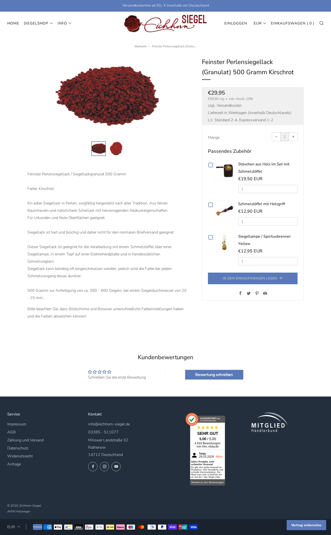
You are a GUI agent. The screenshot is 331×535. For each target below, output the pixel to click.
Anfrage (14, 464)
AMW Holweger (18, 511)
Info (62, 23)
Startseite (140, 46)
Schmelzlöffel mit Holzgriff (261, 204)
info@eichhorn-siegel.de (109, 424)
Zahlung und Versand (25, 440)
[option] (107, 96)
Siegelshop (36, 23)
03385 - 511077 (103, 432)
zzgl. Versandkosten (225, 105)
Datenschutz (17, 448)
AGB (11, 432)
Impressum (16, 424)
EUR (258, 23)
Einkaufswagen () (293, 23)
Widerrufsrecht (20, 456)
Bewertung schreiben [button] (214, 374)
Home (13, 23)
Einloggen (235, 23)
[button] (98, 148)
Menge (214, 137)
